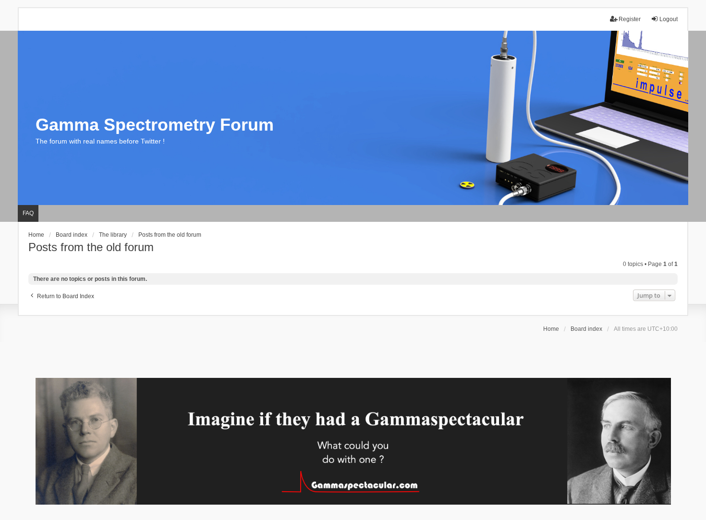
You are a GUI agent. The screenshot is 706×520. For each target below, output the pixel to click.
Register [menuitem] (630, 19)
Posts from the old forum (91, 247)
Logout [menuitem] (668, 19)
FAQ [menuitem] (28, 213)
